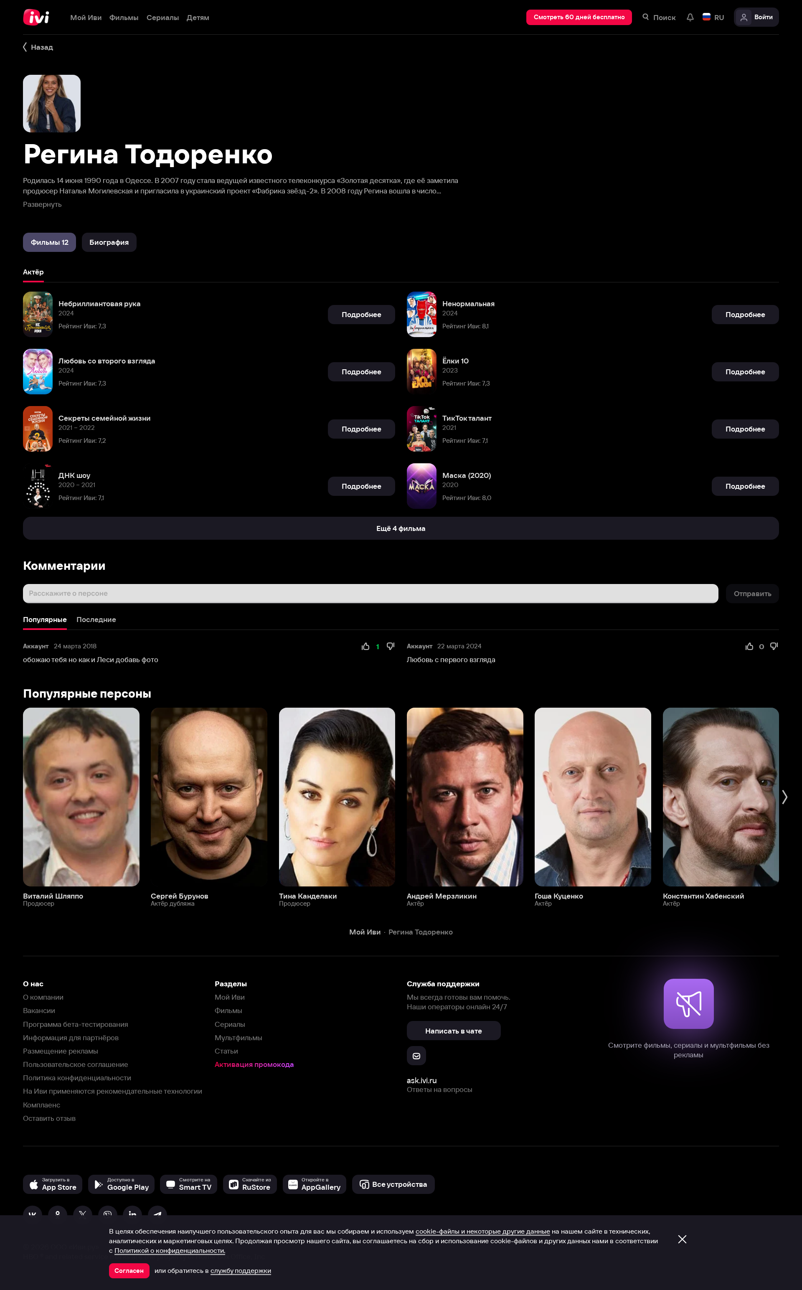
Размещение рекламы (60, 1051)
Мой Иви (230, 997)
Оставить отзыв (49, 1118)
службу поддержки (241, 1270)
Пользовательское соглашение (75, 1064)
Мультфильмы (238, 1037)
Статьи (226, 1051)
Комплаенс (41, 1105)
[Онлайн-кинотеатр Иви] (39, 17)
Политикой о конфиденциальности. (169, 1250)
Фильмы (228, 1010)
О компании (43, 997)
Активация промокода (254, 1064)
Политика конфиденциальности (77, 1078)
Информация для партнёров (71, 1037)
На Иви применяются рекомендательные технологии (112, 1091)
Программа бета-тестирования (75, 1024)
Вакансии (39, 1010)
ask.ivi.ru (422, 1080)
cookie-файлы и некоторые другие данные (483, 1231)
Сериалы (230, 1024)
